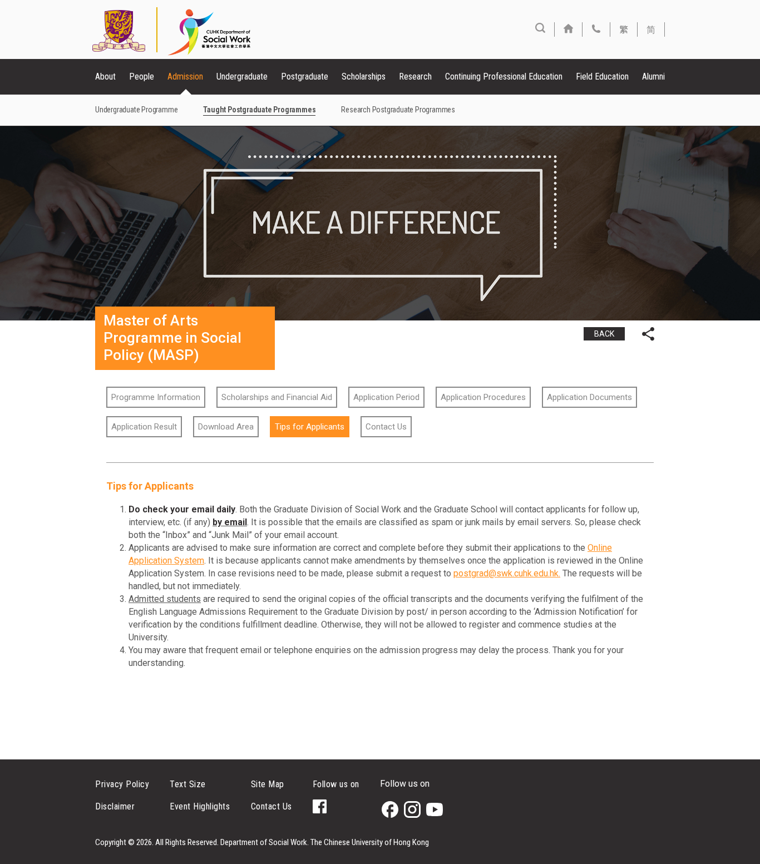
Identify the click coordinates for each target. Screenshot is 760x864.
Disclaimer (115, 806)
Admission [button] (185, 76)
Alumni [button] (653, 76)
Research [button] (415, 76)
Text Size (188, 784)
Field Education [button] (602, 76)
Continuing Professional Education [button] (503, 76)
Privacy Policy (122, 784)
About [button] (105, 76)
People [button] (141, 76)
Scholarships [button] (364, 76)
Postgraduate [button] (304, 76)
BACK (604, 333)
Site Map (267, 784)
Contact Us (271, 806)
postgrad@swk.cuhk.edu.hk (506, 573)
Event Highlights (200, 806)
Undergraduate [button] (242, 76)
